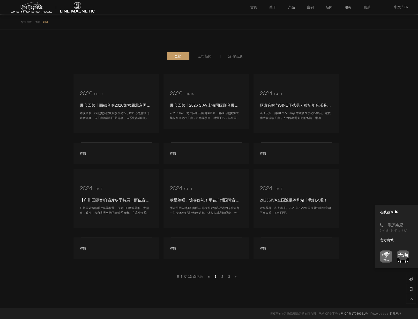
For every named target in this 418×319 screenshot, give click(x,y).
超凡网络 (395, 313)
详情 (83, 153)
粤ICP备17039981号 (354, 313)
